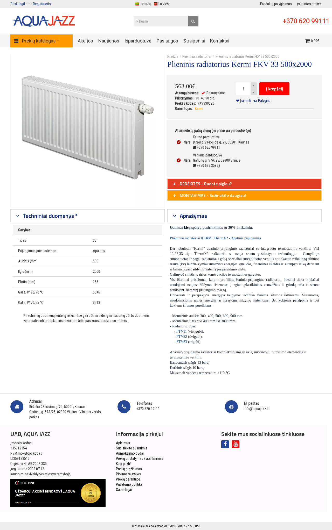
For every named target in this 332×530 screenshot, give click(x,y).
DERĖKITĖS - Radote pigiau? (205, 184)
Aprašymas (192, 215)
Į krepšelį (274, 88)
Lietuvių (145, 4)
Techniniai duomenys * (50, 215)
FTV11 (181, 331)
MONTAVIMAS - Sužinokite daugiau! (212, 195)
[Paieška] (193, 21)
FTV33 (181, 342)
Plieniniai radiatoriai (196, 56)
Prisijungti (17, 4)
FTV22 (181, 337)
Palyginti (264, 100)
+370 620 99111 (306, 21)
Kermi (199, 108)
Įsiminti (245, 100)
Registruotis (42, 4)
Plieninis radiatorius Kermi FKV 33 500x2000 (247, 56)
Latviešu (164, 4)
